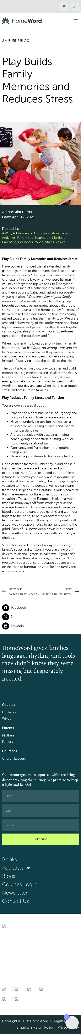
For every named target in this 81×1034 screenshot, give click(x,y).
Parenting (9, 242)
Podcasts (12, 868)
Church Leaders (14, 758)
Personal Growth (30, 242)
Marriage (58, 237)
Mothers (8, 735)
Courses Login (19, 884)
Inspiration (42, 237)
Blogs (8, 876)
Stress (49, 242)
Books (9, 859)
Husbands (9, 712)
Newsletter (15, 893)
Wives (6, 718)
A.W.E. (6, 233)
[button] (75, 20)
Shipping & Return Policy (35, 1027)
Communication (46, 233)
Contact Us (15, 901)
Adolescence (22, 233)
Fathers (7, 741)
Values (60, 242)
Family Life (25, 237)
